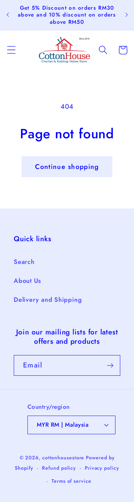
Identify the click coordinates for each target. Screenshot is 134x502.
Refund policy (59, 467)
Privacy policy (102, 467)
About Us (27, 280)
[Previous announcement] (7, 14)
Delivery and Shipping (48, 299)
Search (24, 261)
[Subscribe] (110, 365)
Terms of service (71, 481)
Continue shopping (67, 166)
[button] (11, 50)
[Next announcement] (126, 14)
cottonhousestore (63, 457)
